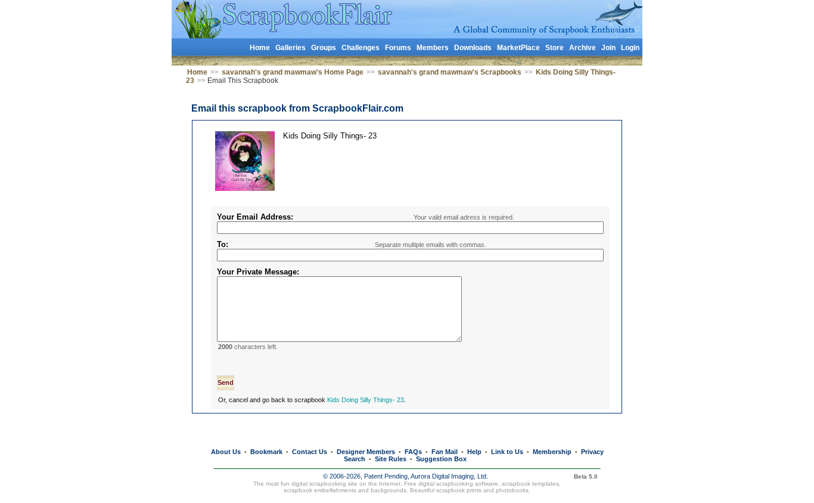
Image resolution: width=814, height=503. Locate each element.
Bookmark (266, 451)
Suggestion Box (441, 458)
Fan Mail (444, 451)
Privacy (592, 451)
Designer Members (366, 451)
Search (354, 458)
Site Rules (390, 458)
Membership (552, 451)
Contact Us (309, 451)
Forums (398, 48)
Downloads (473, 48)
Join (608, 48)
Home (260, 48)
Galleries (290, 48)
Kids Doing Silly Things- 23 (365, 399)
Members (433, 48)
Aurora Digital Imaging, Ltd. (449, 476)
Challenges (360, 48)
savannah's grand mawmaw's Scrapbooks (449, 72)
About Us (226, 451)
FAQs (413, 451)
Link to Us (507, 451)
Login (630, 48)
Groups (323, 48)
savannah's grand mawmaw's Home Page (292, 72)
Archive (582, 48)
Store (554, 48)
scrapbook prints (458, 490)
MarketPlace (518, 48)
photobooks (512, 490)
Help (474, 451)
